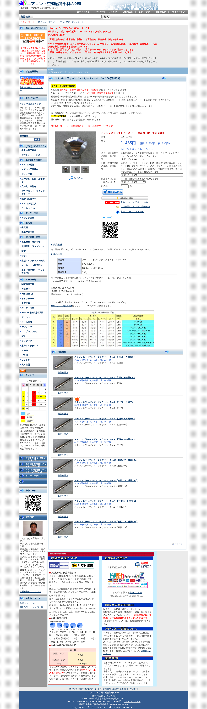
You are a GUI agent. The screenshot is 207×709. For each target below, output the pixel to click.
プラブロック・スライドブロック (33, 192)
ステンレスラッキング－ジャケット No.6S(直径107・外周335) (105, 460)
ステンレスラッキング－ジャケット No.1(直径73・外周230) (104, 377)
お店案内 (134, 689)
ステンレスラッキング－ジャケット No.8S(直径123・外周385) (105, 480)
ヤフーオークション (35, 475)
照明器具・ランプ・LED (33, 246)
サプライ (26, 256)
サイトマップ (178, 12)
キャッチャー (28, 298)
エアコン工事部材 (30, 169)
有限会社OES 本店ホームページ (36, 459)
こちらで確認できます (30, 104)
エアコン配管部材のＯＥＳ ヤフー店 (36, 465)
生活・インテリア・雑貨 (33, 260)
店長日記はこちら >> (30, 591)
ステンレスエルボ (80, 72)
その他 (25, 350)
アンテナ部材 (28, 218)
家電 (24, 251)
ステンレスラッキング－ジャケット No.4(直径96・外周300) (104, 439)
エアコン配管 (64, 22)
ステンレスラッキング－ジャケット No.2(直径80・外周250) (104, 402)
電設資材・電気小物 (31, 241)
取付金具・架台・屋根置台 (33, 180)
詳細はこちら (136, 592)
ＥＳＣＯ (26, 360)
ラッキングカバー (30, 208)
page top (178, 544)
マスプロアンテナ (30, 331)
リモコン (52, 22)
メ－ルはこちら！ (132, 701)
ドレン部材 (27, 174)
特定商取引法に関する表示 (113, 689)
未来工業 (26, 303)
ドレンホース (77, 22)
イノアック (27, 341)
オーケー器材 (28, 308)
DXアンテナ (27, 327)
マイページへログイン (106, 12)
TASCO (25, 355)
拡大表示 (78, 178)
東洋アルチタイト (30, 345)
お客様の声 (161, 12)
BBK (23, 336)
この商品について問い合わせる (135, 206)
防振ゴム (42, 22)
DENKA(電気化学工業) (32, 312)
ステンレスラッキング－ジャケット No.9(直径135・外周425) (105, 501)
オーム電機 (27, 322)
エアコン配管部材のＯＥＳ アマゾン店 (36, 470)
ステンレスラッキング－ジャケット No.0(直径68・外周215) (104, 357)
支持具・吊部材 (29, 186)
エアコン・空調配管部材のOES (54, 3)
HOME (51, 69)
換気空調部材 (28, 232)
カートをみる (83, 12)
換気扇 (25, 227)
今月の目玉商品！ (30, 150)
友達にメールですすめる (132, 211)
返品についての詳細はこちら (134, 202)
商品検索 (25, 16)
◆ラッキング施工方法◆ (61, 305)
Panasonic (27, 294)
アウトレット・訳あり (32, 155)
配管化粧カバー (29, 199)
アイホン (26, 317)
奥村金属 (26, 364)
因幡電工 (26, 289)
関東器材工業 (28, 284)
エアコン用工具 (29, 203)
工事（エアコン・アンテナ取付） (33, 271)
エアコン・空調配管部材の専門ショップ (39, 8)
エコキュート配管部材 (32, 265)
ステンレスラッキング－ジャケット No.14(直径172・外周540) (105, 521)
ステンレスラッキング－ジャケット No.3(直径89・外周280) (104, 418)
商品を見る (63, 372)
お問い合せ (144, 12)
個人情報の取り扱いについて (83, 689)
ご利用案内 (128, 12)
